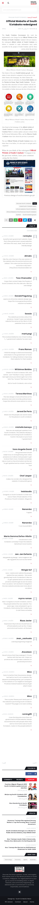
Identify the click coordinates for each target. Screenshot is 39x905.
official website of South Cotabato (26, 209)
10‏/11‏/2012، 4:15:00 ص (7, 278)
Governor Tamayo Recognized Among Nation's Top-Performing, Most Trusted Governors (21, 822)
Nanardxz (27, 509)
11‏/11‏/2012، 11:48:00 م (7, 598)
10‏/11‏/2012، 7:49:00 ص (8, 349)
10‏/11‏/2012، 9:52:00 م (7, 451)
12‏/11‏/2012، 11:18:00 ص (7, 620)
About (25, 902)
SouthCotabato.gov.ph (29, 215)
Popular (31, 780)
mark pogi (27, 333)
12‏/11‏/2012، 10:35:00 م (8, 638)
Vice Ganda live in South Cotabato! (18, 804)
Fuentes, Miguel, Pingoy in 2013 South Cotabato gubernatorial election (15, 786)
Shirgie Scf (26, 570)
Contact (18, 902)
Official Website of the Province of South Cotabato (21, 212)
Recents (19, 780)
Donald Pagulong (23, 296)
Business (33, 859)
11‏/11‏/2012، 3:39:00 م (7, 554)
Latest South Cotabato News (27, 206)
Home (32, 902)
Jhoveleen (27, 652)
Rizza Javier (26, 620)
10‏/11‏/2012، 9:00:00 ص (8, 369)
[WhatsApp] (16, 220)
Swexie (28, 313)
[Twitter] (25, 220)
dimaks (28, 256)
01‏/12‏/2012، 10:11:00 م (7, 714)
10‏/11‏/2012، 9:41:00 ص (8, 411)
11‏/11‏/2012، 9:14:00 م (7, 570)
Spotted (18, 215)
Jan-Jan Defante (23, 554)
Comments (8, 780)
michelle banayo (23, 427)
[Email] (11, 220)
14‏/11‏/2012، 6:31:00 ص (8, 652)
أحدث (34, 763)
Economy (17, 859)
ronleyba (27, 236)
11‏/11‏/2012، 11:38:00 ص (7, 509)
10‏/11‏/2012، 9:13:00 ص (8, 394)
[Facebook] (30, 220)
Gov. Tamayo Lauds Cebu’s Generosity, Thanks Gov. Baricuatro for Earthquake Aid (20, 840)
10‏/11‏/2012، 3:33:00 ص (8, 256)
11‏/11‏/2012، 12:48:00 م (7, 538)
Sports (25, 859)
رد (31, 249)
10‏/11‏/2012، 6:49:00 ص (8, 314)
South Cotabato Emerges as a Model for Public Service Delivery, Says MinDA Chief (21, 832)
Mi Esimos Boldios (23, 369)
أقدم (4, 763)
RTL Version (9, 902)
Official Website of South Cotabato (19, 151)
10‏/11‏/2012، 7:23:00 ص (8, 334)
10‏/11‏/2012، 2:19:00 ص (8, 236)
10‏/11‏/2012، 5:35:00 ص (8, 296)
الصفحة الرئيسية (32, 17)
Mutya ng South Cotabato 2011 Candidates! (16, 795)
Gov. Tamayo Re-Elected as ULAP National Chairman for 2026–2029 (20, 848)
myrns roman (25, 598)
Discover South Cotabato (17, 17)
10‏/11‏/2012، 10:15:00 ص (8, 427)
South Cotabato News (23, 899)
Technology (8, 859)
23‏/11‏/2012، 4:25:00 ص (8, 696)
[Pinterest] (20, 220)
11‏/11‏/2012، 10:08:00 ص (8, 491)
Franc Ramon (25, 349)
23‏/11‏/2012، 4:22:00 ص (8, 672)
